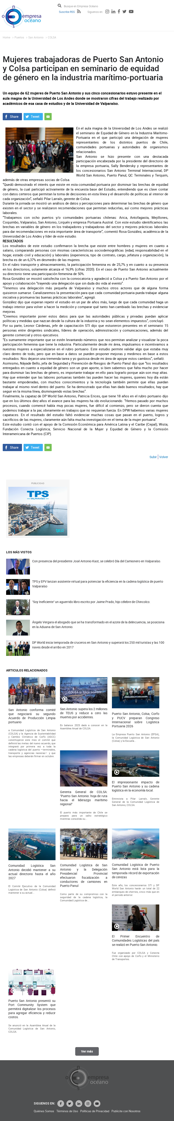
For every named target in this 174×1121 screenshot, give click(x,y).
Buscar (59, 5)
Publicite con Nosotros (125, 1111)
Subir (153, 457)
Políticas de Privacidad (94, 1111)
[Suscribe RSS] (79, 12)
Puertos (19, 37)
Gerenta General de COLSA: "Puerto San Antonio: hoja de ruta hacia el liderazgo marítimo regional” (83, 798)
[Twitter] (124, 12)
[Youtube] (131, 12)
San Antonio (36, 37)
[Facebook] (119, 12)
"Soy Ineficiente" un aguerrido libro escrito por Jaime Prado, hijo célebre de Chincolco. (91, 602)
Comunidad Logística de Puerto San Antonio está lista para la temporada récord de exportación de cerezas (135, 871)
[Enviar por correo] (48, 116)
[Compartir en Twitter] (33, 116)
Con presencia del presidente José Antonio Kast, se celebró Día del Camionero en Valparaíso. (96, 561)
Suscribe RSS (67, 12)
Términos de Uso (67, 1111)
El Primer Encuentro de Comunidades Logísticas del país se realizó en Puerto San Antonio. (135, 940)
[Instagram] (107, 12)
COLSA (52, 37)
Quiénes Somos (44, 1111)
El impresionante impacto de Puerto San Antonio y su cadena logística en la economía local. (135, 786)
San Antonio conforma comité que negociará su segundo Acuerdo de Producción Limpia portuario (32, 716)
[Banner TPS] (37, 511)
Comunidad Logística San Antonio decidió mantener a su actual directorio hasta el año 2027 (32, 872)
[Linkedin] (113, 12)
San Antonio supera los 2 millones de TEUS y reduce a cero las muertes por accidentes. (83, 713)
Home (6, 37)
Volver (163, 457)
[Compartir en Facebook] (12, 116)
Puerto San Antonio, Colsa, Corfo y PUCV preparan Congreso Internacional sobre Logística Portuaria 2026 (135, 720)
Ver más (87, 1051)
